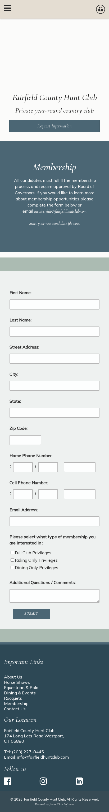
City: (14, 374)
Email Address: (24, 509)
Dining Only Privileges (36, 567)
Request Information (54, 126)
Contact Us (15, 708)
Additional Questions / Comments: (43, 582)
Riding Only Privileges (36, 560)
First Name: (20, 292)
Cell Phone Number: (29, 482)
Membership (16, 703)
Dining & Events (20, 692)
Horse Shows (17, 682)
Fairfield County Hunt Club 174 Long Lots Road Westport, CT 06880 (34, 736)
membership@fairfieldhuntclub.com (60, 211)
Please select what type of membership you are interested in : (53, 539)
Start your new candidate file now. (54, 223)
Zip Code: (19, 428)
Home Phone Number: (31, 455)
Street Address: (24, 347)
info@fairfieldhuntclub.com (43, 757)
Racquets (13, 698)
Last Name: (20, 320)
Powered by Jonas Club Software (54, 804)
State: (15, 401)
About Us (13, 677)
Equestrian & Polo (21, 687)
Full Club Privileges (33, 552)
